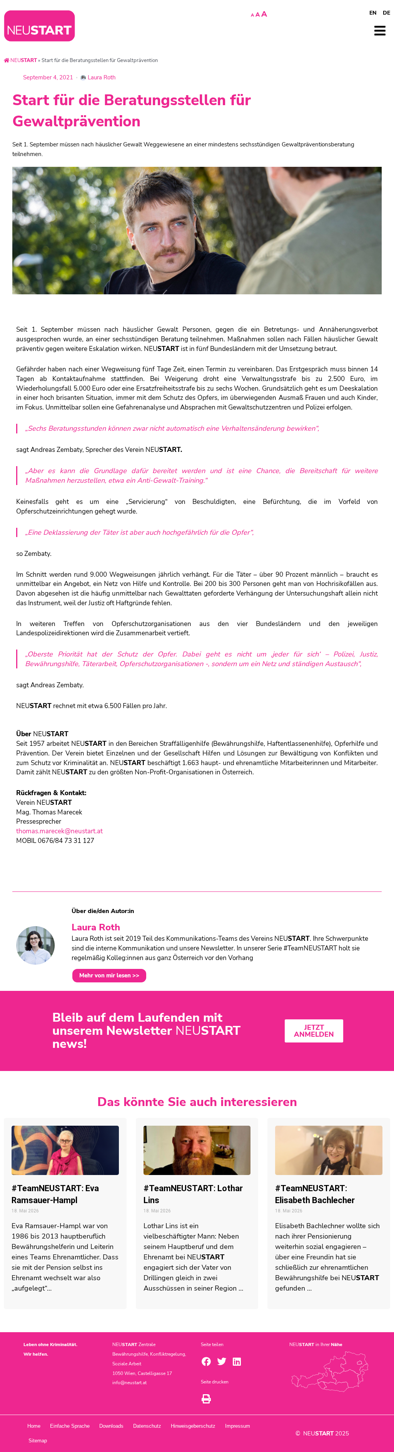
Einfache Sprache (70, 1426)
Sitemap (37, 1441)
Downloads (111, 1426)
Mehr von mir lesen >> (109, 975)
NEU (23, 60)
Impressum (237, 1426)
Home (33, 1426)
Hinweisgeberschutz (193, 1426)
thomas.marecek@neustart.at (59, 831)
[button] (206, 1361)
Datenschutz (147, 1426)
